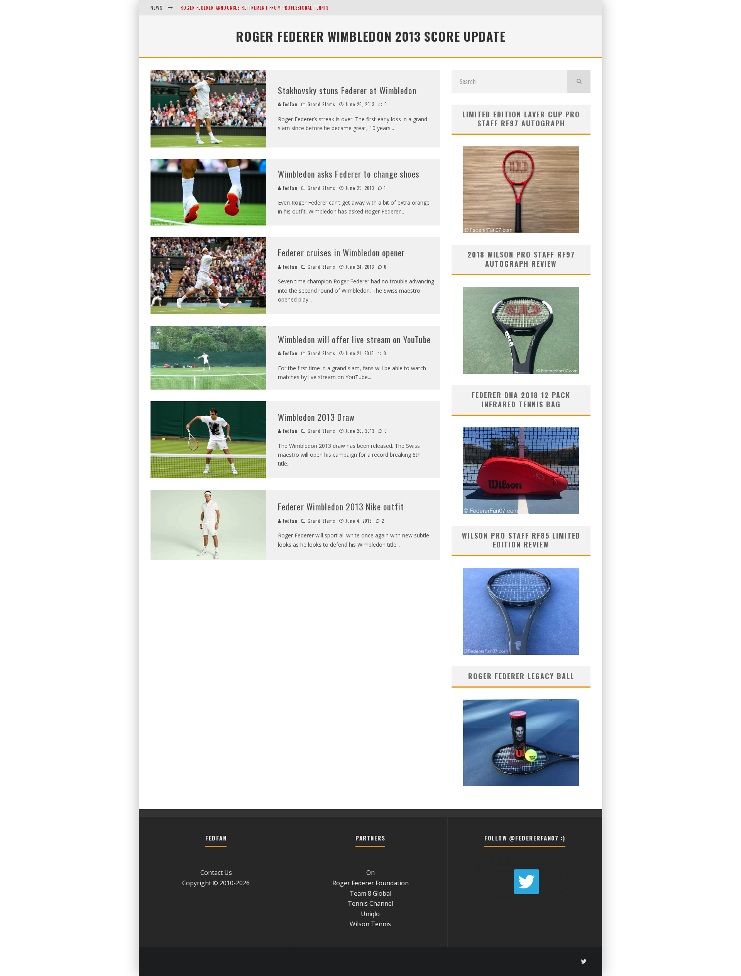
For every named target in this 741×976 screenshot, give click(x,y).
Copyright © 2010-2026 (216, 883)
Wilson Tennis (370, 924)
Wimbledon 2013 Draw (316, 417)
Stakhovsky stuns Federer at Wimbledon (347, 90)
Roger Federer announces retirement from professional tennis (254, 8)
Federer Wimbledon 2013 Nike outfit (341, 506)
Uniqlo (370, 914)
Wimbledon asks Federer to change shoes (349, 174)
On (370, 872)
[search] (578, 81)
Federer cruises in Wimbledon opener (341, 252)
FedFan (289, 104)
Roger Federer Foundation (370, 883)
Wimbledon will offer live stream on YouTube (354, 339)
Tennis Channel (370, 903)
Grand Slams (321, 104)
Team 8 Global (370, 893)
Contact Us (216, 872)
